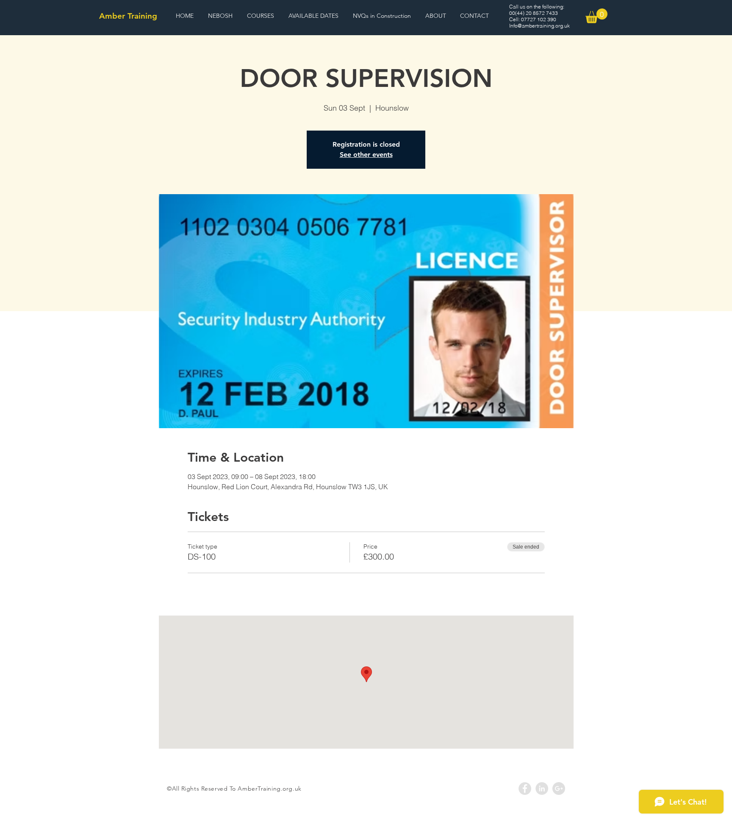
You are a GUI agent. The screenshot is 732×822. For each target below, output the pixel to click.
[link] (596, 15)
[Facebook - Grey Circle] (524, 788)
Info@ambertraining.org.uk (539, 25)
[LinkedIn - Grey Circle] (541, 788)
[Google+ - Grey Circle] (558, 788)
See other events (366, 154)
